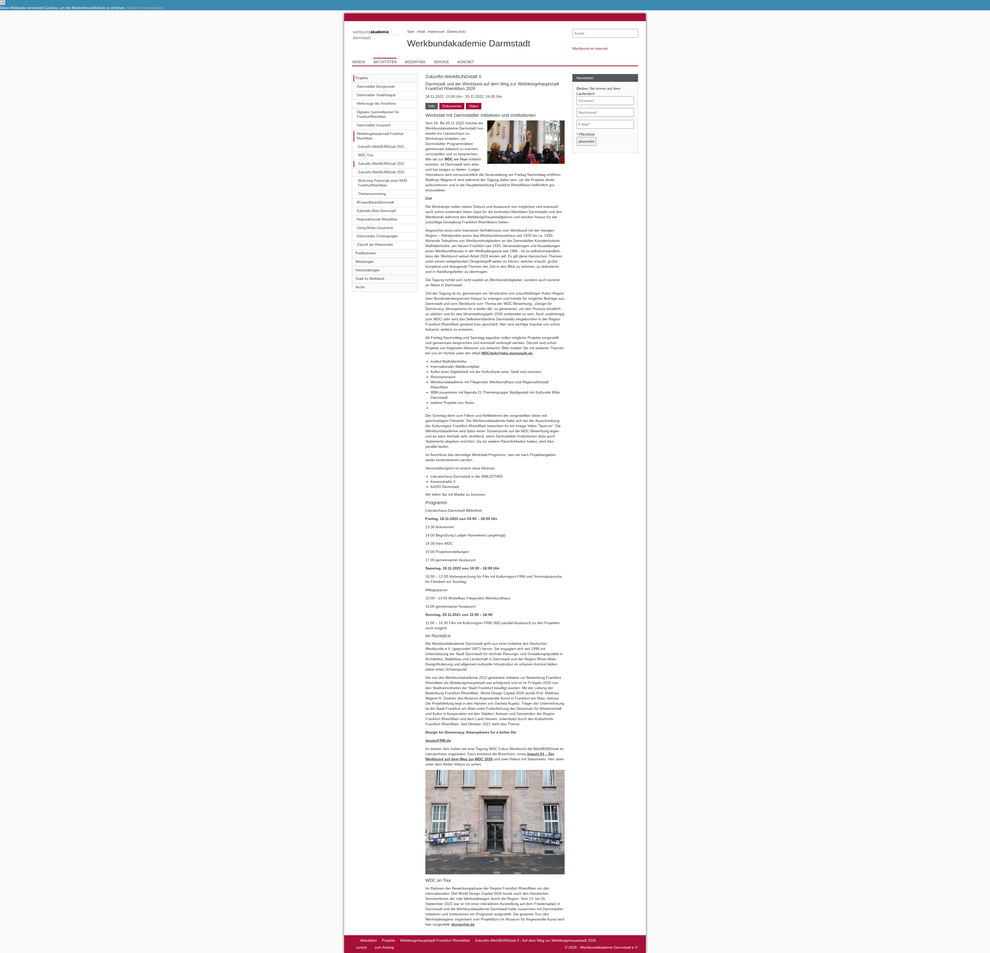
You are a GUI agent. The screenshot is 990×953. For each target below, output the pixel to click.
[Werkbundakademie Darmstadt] (375, 40)
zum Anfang (384, 947)
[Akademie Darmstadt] (353, 940)
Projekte (388, 940)
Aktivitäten (368, 940)
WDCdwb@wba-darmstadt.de (507, 353)
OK (2, 3)
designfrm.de (463, 924)
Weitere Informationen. (145, 8)
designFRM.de (438, 740)
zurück (361, 947)
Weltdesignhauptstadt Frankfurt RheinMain (435, 940)
